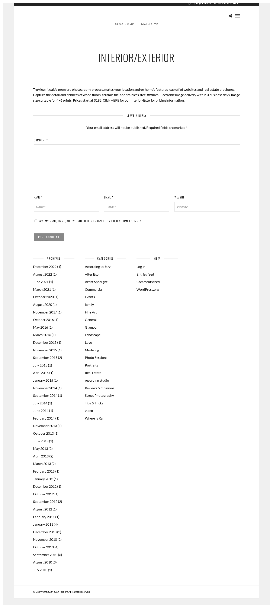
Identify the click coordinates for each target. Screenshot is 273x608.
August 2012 (42, 509)
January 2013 (43, 479)
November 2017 (45, 312)
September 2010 (45, 555)
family (89, 304)
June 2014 (40, 410)
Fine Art (91, 312)
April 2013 (41, 456)
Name (38, 197)
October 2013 (43, 433)
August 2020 (42, 304)
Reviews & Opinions (99, 388)
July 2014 (40, 403)
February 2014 (44, 418)
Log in (140, 266)
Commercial (94, 289)
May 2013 (40, 448)
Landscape (92, 335)
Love (88, 342)
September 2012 (45, 501)
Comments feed (148, 282)
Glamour (91, 327)
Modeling (92, 350)
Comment (41, 140)
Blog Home (124, 24)
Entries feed (145, 274)
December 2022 (45, 266)
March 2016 (42, 335)
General (91, 320)
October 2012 (43, 494)
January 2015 (43, 380)
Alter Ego (92, 274)
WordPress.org (147, 289)
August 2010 (42, 562)
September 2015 (45, 357)
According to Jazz (97, 266)
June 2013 (40, 441)
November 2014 (45, 388)
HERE (115, 100)
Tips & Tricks (94, 403)
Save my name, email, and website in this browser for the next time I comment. (91, 221)
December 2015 (45, 342)
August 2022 (42, 274)
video (89, 410)
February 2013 (44, 471)
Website (179, 197)
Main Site (149, 24)
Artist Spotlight (96, 282)
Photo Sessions (96, 357)
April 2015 (41, 373)
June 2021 (40, 282)
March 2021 (42, 289)
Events (90, 297)
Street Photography (99, 395)
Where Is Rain (95, 418)
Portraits (91, 365)
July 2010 (40, 570)
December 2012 (45, 486)
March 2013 (42, 463)
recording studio (97, 380)
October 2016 (43, 320)
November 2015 (45, 350)
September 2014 (45, 395)
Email (108, 197)
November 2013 (45, 426)
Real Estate (93, 373)
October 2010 (43, 547)
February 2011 (44, 517)
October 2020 (43, 297)
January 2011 (43, 524)
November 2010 (45, 539)
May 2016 (40, 327)
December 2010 (45, 532)
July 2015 (40, 365)
